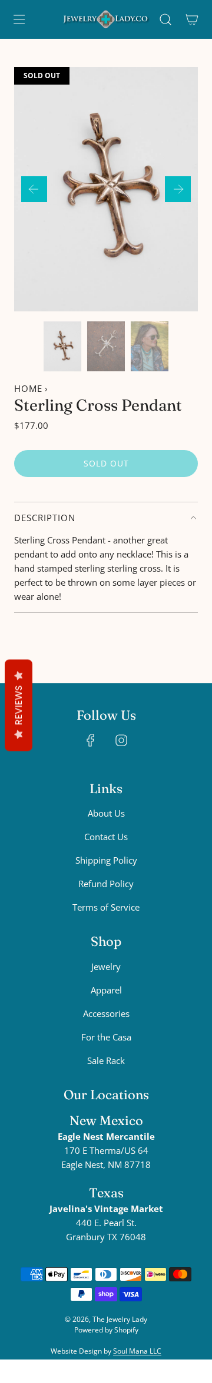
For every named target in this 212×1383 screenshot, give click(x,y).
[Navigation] (19, 19)
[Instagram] (121, 740)
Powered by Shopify (106, 1330)
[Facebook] (91, 740)
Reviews (18, 706)
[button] (34, 189)
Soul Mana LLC (137, 1351)
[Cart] (191, 19)
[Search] (165, 19)
